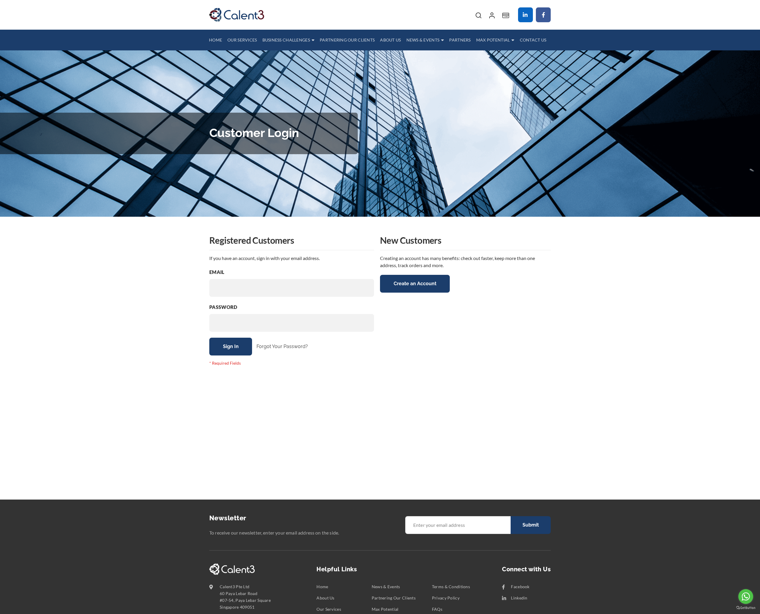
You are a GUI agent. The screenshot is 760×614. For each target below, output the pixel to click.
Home (322, 586)
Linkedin (525, 14)
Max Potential (385, 609)
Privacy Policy (446, 597)
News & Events (386, 586)
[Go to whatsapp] (745, 596)
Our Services (328, 609)
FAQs (437, 609)
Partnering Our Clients (394, 597)
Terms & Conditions (451, 586)
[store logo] (236, 15)
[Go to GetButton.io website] (745, 608)
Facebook (543, 14)
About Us (325, 597)
